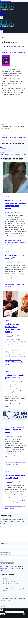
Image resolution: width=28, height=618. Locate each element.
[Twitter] (3, 13)
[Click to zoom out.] (6, 66)
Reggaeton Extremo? (6, 149)
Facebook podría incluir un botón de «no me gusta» (15, 429)
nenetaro (6, 46)
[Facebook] (1, 13)
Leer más (15, 242)
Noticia (4, 38)
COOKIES (8, 600)
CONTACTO (16, 598)
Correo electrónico (6, 554)
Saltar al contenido (5, 1)
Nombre (3, 549)
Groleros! (2, 15)
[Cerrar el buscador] (1, 609)
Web (1, 560)
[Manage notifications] (24, 614)
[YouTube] (5, 13)
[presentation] (15, 178)
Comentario (4, 543)
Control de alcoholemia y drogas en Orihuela (13, 153)
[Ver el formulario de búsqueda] (1, 17)
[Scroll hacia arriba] (1, 606)
